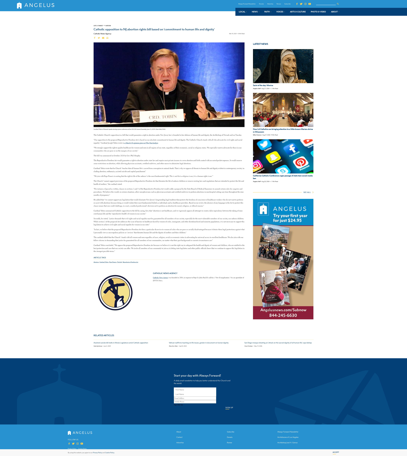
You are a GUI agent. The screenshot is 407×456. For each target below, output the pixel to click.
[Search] (338, 4)
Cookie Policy (82, 449)
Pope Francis (112, 262)
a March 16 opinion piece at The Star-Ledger (141, 143)
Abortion (96, 262)
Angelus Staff (257, 88)
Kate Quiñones (98, 346)
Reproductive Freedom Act (130, 262)
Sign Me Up (178, 405)
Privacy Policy (97, 453)
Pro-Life (119, 262)
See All (307, 192)
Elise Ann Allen (173, 346)
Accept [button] (336, 452)
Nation (108, 25)
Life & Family (98, 25)
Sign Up (229, 408)
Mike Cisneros (257, 135)
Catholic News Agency (102, 34)
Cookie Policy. (110, 453)
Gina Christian (249, 346)
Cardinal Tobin (104, 262)
